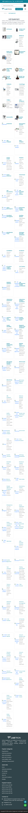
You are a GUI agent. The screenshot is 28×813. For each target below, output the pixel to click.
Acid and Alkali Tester (21, 465)
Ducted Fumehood (21, 177)
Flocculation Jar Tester (21, 272)
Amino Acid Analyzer (6, 755)
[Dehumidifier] (4, 117)
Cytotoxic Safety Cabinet (8, 95)
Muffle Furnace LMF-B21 (7, 791)
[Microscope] (17, 367)
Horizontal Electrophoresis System (22, 128)
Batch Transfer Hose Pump (22, 657)
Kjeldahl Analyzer (8, 289)
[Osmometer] (17, 430)
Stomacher (21, 560)
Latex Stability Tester (6, 759)
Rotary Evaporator (21, 505)
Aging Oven (9, 440)
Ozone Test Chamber (9, 573)
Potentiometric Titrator (22, 487)
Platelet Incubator (9, 494)
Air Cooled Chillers (9, 102)
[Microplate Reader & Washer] (4, 368)
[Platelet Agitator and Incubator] (4, 493)
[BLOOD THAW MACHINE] (4, 77)
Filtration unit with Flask (21, 638)
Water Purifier (20, 696)
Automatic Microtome (9, 382)
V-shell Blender (8, 635)
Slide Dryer (9, 541)
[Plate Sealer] (17, 479)
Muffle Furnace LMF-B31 (7, 789)
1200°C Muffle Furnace (9, 420)
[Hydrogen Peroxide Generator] (17, 239)
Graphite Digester (8, 286)
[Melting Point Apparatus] (17, 350)
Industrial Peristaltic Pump (9, 471)
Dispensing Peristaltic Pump (9, 466)
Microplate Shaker (21, 311)
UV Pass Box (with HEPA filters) (21, 622)
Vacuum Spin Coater (22, 671)
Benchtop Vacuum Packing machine (9, 659)
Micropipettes (9, 328)
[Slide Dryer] (4, 541)
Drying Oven (9, 446)
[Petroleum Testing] (17, 468)
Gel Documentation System (10, 199)
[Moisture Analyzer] (17, 402)
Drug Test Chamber (9, 570)
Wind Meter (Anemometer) (8, 761)
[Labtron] (7, 8)
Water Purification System (9, 697)
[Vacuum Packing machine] (4, 659)
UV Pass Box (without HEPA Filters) (22, 626)
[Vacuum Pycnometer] (4, 672)
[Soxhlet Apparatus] (4, 560)
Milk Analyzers (9, 396)
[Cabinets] (4, 89)
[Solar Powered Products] (17, 548)
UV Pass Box (21, 619)
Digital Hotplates (21, 334)
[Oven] (4, 444)
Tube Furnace (21, 585)
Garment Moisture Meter (21, 400)
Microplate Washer (9, 369)
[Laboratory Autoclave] (4, 305)
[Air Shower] (4, 29)
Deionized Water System (10, 700)
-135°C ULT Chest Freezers (21, 165)
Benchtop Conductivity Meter (9, 719)
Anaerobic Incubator (21, 253)
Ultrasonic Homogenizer (22, 602)
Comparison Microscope (21, 370)
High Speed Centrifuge (21, 92)
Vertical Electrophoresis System (22, 132)
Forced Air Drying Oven (9, 448)
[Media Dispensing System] (4, 350)
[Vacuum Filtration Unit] (17, 641)
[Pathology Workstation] (17, 456)
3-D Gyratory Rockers (22, 304)
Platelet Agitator (8, 491)
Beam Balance (21, 41)
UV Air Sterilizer (8, 619)
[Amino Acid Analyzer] (17, 30)
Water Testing (8, 715)
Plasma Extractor (9, 480)
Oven (8, 439)
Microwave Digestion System (21, 381)
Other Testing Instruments (22, 573)
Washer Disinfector (9, 678)
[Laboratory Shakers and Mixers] (17, 305)
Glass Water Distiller (21, 681)
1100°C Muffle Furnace (9, 417)
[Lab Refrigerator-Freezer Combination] (17, 284)
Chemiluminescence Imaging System (10, 195)
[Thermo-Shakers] (4, 590)
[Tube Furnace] (17, 585)
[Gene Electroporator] (4, 208)
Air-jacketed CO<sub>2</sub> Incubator (22, 104)
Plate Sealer (21, 479)
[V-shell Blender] (4, 635)
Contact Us (4, 773)
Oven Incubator (21, 439)
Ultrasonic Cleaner (9, 602)
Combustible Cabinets (9, 527)
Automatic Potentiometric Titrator (22, 491)
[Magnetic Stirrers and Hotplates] (17, 331)
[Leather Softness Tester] (17, 319)
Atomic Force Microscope (22, 364)
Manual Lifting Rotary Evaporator (22, 514)
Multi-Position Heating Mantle (22, 224)
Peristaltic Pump (9, 462)
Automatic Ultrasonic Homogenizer (22, 606)
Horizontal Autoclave (9, 307)
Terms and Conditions (7, 777)
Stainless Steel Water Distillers (21, 685)
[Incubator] (17, 256)
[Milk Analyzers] (4, 401)
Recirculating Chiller (9, 105)
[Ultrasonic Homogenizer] (17, 608)
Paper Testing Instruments (22, 576)
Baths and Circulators (6, 757)
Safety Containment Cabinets (10, 524)
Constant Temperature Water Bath (9, 59)
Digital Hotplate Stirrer (21, 331)
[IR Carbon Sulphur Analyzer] (4, 268)
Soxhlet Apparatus (9, 560)
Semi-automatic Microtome (9, 389)
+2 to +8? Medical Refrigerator (9, 508)
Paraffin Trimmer (9, 455)
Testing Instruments (22, 567)
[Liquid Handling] (4, 331)
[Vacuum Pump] (17, 658)
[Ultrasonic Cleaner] (4, 608)
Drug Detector (5, 751)
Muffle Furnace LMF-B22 (7, 793)
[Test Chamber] (4, 572)
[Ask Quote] (25, 801)
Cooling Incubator (21, 259)
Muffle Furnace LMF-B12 (7, 785)
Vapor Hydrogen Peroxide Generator (21, 239)
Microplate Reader (9, 366)
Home (5, 13)
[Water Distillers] (17, 684)
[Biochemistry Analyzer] (17, 52)
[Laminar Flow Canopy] (4, 319)
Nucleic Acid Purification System (22, 415)
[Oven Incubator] (17, 439)
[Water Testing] (4, 720)
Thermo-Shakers (9, 585)
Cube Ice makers (8, 253)
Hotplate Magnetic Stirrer (21, 338)
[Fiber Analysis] (17, 146)
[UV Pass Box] (17, 624)
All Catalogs (4, 771)
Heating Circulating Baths (9, 63)
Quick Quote (19, 9)
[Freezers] (17, 163)
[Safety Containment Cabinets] (4, 529)
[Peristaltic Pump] (4, 468)
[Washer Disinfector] (4, 678)
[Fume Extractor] (4, 175)
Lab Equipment (12, 13)
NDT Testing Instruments (21, 570)
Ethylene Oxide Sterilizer (8, 304)
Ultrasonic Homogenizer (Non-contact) (22, 611)
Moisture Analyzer (21, 396)
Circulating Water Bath (9, 55)
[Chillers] (4, 105)
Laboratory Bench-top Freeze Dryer (9, 162)
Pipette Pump (9, 332)
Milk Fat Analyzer (8, 401)
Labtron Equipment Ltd (14, 811)
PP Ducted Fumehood (21, 183)
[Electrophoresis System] (17, 129)
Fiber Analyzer (22, 143)
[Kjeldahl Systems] (4, 288)
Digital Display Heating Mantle (22, 220)
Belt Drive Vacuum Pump (21, 661)
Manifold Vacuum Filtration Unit (21, 642)
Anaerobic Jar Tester (22, 269)
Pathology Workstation (22, 455)
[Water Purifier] (17, 696)
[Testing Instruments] (17, 572)
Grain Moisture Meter (21, 405)
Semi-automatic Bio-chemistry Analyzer (21, 525)
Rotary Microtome (9, 385)
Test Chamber (9, 567)
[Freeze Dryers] (4, 163)
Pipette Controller (9, 330)
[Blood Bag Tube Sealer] (4, 70)
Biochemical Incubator (21, 256)
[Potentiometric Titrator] (17, 492)
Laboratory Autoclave (7, 753)
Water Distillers (21, 678)
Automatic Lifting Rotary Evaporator (21, 509)
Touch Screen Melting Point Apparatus (22, 353)
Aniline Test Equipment (21, 468)
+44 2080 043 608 (8, 804)
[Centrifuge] (17, 89)
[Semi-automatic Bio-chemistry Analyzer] (17, 525)
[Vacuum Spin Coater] (17, 672)
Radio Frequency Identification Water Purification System (9, 706)
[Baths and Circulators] (4, 57)
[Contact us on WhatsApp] (25, 805)
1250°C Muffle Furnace (9, 423)
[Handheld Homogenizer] (4, 216)
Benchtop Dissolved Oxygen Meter (10, 723)
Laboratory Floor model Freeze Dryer (9, 166)
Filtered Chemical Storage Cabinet (9, 535)
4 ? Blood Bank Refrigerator (9, 512)
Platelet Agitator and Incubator (9, 488)
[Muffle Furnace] (4, 419)
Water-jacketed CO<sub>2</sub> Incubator (22, 109)
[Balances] (17, 41)
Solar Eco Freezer (21, 546)
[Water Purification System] (4, 702)
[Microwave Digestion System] (17, 381)
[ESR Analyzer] (4, 141)
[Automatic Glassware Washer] (4, 37)
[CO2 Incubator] (17, 106)
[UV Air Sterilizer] (4, 619)
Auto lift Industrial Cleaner (8, 606)
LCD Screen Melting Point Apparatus (21, 349)
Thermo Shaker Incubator (9, 589)
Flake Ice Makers (8, 256)
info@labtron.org (8, 1)
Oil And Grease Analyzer (8, 432)
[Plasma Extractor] (4, 480)
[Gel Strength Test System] (17, 193)
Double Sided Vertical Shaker (22, 308)
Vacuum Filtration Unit (22, 635)
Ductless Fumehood (21, 180)
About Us (4, 775)
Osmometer (22, 430)
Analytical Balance (21, 38)
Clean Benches (8, 91)
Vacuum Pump (21, 653)
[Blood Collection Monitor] (17, 70)
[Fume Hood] (17, 180)
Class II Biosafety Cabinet (8, 87)
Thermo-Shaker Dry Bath (9, 593)
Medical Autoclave (9, 310)
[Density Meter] (17, 118)
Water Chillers (10, 107)
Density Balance (21, 44)
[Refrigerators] (4, 510)
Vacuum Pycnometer (9, 671)
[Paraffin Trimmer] (4, 456)
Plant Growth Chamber (9, 576)
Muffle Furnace (8, 414)
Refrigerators (9, 505)
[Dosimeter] (4, 124)
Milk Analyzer (9, 399)
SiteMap (4, 779)
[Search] (25, 6)
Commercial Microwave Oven (9, 443)
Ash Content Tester (21, 471)
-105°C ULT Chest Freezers (21, 161)
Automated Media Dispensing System (9, 350)
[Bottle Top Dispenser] (17, 77)
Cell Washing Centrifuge (22, 86)
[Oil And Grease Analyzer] (4, 432)
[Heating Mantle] (17, 221)
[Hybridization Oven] (4, 233)
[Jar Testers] (17, 271)
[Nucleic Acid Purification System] (17, 415)
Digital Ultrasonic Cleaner (9, 611)
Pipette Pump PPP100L (7, 787)
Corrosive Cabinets (9, 530)
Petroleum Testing (21, 462)
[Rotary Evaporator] (17, 511)
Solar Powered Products (21, 543)
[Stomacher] (17, 560)
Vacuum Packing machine (9, 654)
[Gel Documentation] (4, 196)
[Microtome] (4, 385)
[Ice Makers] (4, 255)
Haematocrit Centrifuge (21, 89)
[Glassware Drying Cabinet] (17, 209)
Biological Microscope (21, 367)
